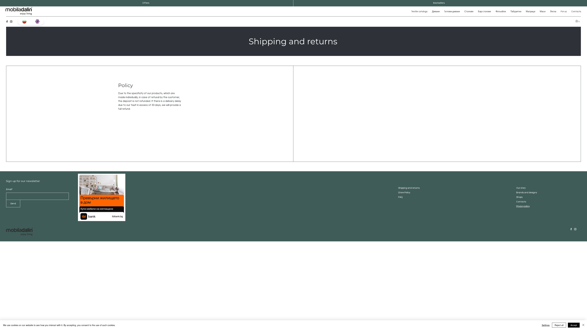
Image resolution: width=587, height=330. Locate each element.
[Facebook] (7, 21)
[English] (37, 21)
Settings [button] (546, 325)
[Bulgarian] (24, 21)
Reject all (559, 325)
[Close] (583, 325)
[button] (578, 21)
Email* (9, 189)
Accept (573, 325)
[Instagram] (11, 21)
